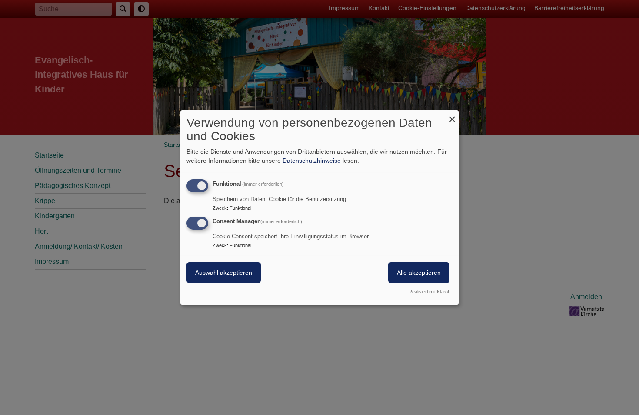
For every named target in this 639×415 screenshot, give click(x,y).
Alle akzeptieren (419, 272)
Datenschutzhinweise (312, 160)
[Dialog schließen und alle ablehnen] (452, 115)
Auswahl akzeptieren (223, 272)
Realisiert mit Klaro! (429, 291)
